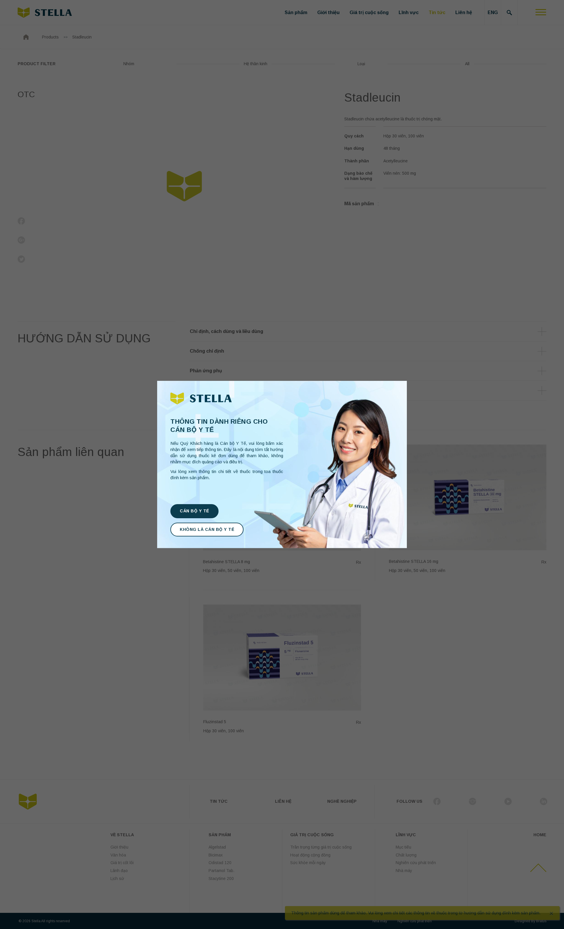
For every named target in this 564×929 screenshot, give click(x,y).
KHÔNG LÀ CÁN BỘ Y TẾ (207, 529)
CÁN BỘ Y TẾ (194, 511)
